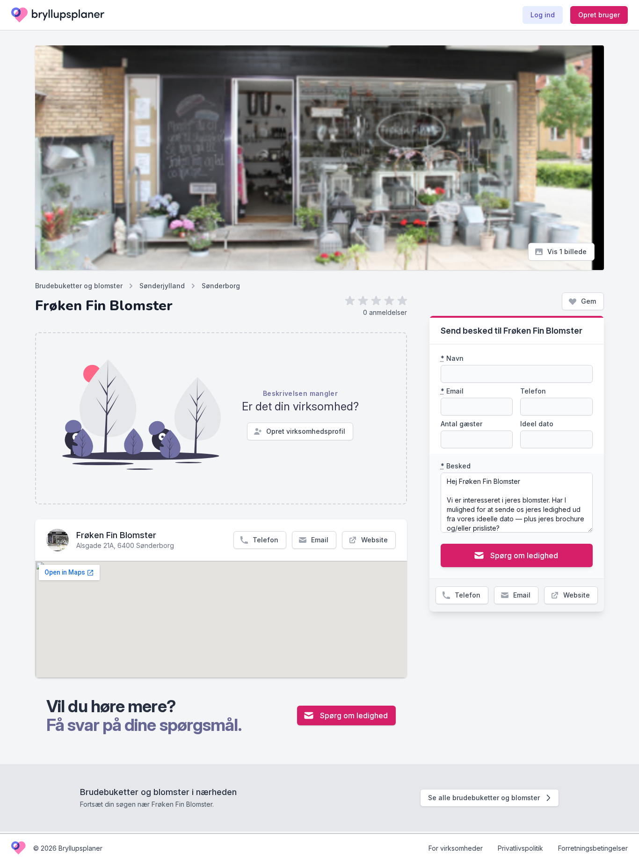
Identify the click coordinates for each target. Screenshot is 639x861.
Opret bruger (599, 15)
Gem (588, 301)
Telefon (265, 540)
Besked (456, 466)
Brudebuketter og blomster (79, 286)
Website (374, 540)
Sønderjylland (162, 286)
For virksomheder (455, 848)
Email (319, 540)
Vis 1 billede (567, 251)
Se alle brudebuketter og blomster (484, 798)
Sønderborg (221, 286)
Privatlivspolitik (520, 848)
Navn (452, 358)
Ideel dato (536, 424)
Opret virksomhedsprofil (305, 431)
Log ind (542, 15)
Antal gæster (461, 424)
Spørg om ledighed (354, 715)
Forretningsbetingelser (593, 848)
